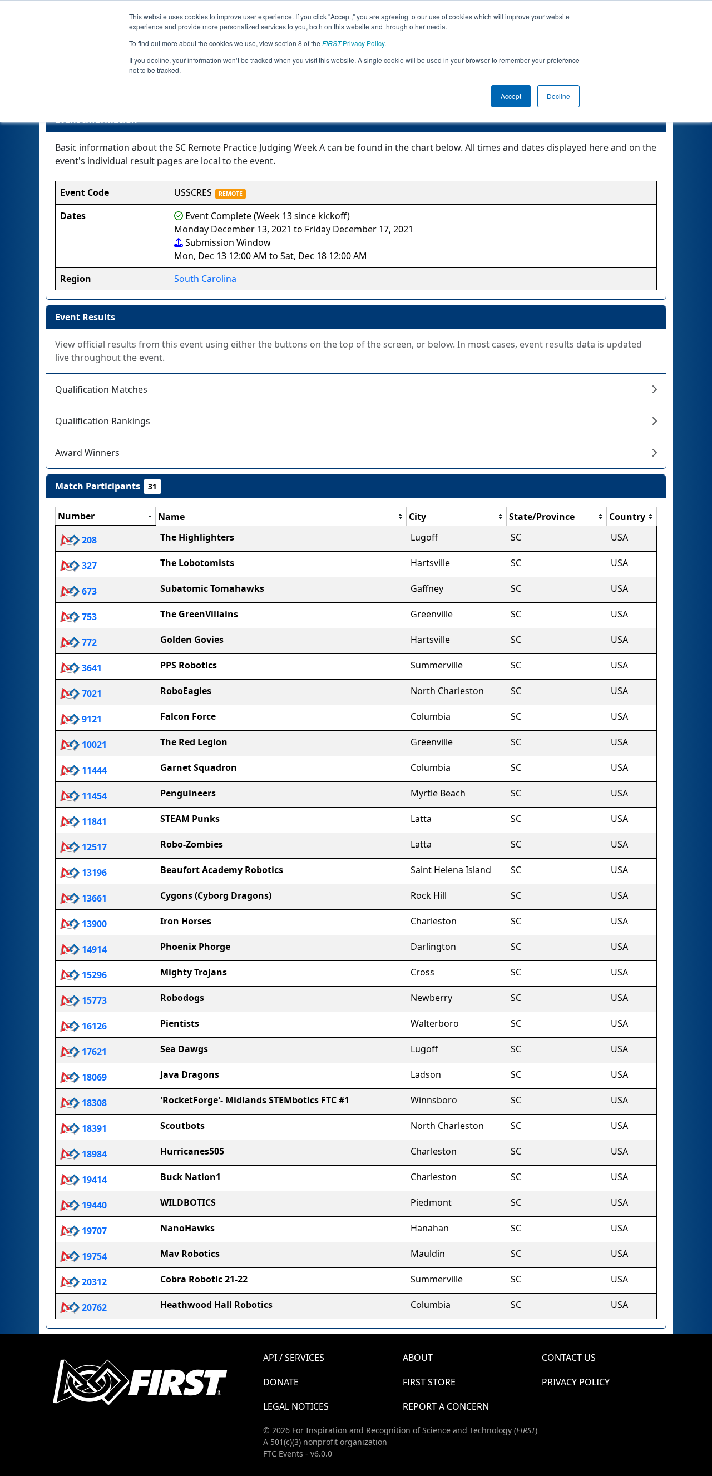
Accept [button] (511, 96)
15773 (93, 1000)
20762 (93, 1307)
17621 (93, 1052)
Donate (281, 1382)
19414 (93, 1179)
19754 (93, 1256)
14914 (93, 949)
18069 (93, 1077)
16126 (93, 1026)
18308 (93, 1103)
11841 (93, 821)
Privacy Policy (353, 43)
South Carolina (205, 279)
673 (88, 591)
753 (88, 617)
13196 (93, 872)
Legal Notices (296, 1406)
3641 (91, 668)
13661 (93, 898)
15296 (93, 975)
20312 (93, 1282)
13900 (93, 924)
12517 (93, 847)
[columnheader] (106, 516)
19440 (93, 1205)
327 (88, 565)
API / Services (293, 1357)
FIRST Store (429, 1382)
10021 (93, 745)
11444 (93, 770)
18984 (93, 1154)
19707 (93, 1231)
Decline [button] (558, 96)
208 (88, 540)
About (418, 1357)
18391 (93, 1128)
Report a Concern (446, 1406)
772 (88, 642)
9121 (91, 719)
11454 (93, 796)
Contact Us (569, 1357)
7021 (91, 693)
